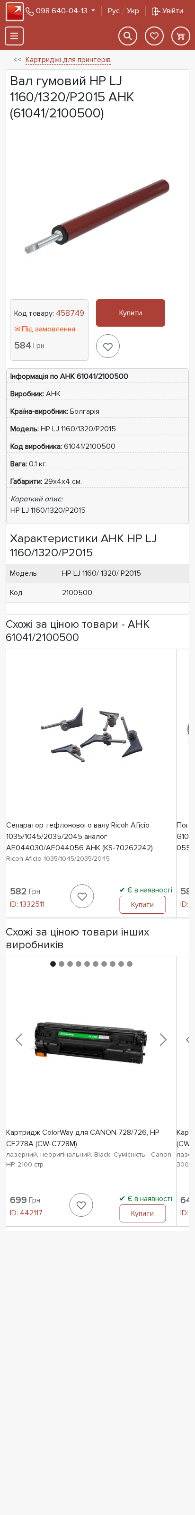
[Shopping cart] (180, 36)
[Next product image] (163, 1039)
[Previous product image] (19, 1039)
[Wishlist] (154, 36)
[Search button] (127, 36)
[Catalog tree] (14, 36)
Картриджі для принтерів (68, 59)
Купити (130, 313)
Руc (123, 11)
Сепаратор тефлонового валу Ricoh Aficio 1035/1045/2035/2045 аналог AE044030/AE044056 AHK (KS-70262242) (79, 836)
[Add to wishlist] (108, 346)
